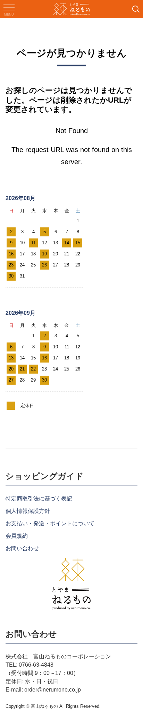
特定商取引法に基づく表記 (39, 498)
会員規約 (17, 536)
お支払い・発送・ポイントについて (50, 523)
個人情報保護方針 (28, 511)
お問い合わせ (22, 548)
